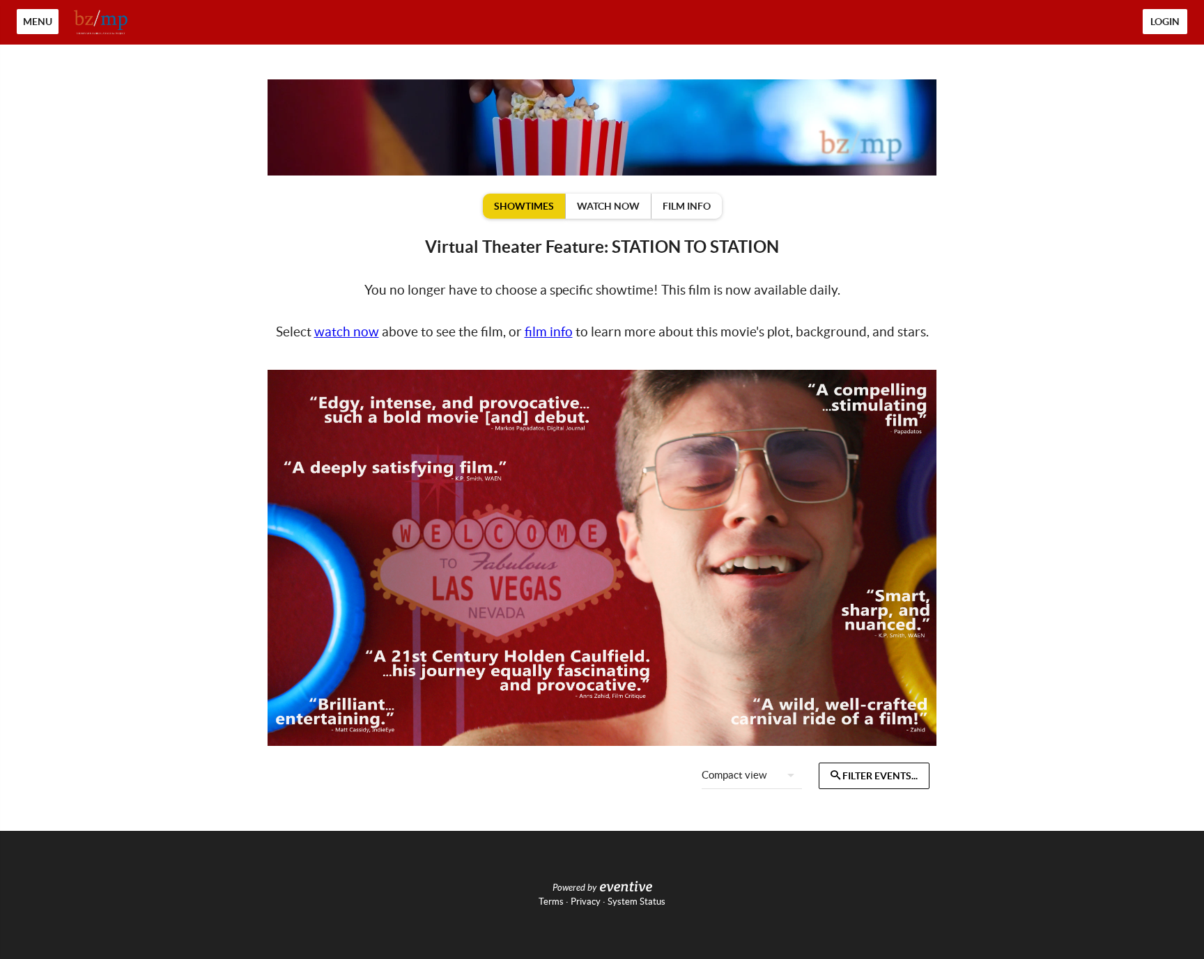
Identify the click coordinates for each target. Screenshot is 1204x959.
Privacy (586, 901)
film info (549, 331)
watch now (346, 331)
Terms (551, 901)
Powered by (574, 888)
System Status (636, 901)
